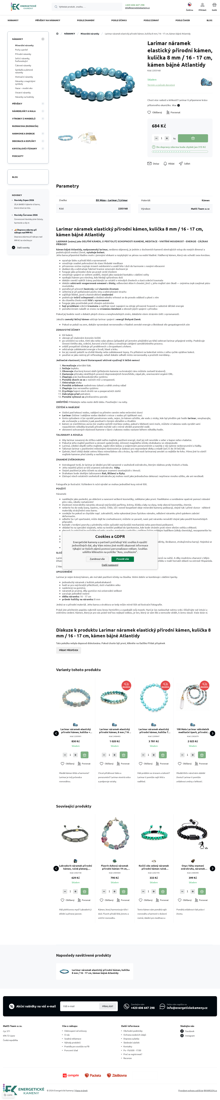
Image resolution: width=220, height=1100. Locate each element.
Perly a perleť (21, 49)
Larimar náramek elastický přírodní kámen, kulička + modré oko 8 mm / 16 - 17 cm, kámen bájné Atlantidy (75, 731)
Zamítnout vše (97, 559)
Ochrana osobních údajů (134, 1034)
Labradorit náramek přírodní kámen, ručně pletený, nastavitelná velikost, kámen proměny (75, 867)
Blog (15, 177)
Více (174, 105)
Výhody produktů (72, 1042)
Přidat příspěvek (68, 650)
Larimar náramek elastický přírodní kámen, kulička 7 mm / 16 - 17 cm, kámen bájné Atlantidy (154, 731)
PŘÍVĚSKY (17, 103)
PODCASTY (17, 156)
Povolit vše (122, 559)
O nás (67, 1034)
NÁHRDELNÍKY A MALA (24, 111)
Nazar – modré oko (23, 88)
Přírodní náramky (23, 54)
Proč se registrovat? (132, 1054)
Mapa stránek (81, 1090)
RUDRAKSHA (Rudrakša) (25, 126)
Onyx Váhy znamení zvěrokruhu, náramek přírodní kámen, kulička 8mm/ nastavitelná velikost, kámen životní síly (193, 867)
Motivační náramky (24, 76)
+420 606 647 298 (134, 4)
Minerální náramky (90, 33)
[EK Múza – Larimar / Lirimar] (207, 82)
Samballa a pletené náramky (24, 71)
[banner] (23, 7)
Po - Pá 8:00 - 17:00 (132, 1050)
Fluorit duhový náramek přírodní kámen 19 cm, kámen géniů (114, 867)
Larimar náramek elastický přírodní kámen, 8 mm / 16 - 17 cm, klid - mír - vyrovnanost (114, 731)
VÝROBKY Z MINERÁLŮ (23, 118)
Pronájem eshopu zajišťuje (190, 1090)
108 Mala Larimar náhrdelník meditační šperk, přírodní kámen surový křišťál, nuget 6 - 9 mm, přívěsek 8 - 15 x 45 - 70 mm (193, 731)
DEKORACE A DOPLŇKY (24, 141)
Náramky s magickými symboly (25, 82)
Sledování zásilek (131, 1042)
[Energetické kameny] (57, 33)
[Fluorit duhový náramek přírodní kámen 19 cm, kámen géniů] (114, 833)
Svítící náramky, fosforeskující (22, 59)
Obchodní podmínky (132, 1030)
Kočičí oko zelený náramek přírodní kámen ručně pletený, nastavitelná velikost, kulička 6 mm (154, 867)
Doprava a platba (131, 1038)
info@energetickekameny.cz (137, 7)
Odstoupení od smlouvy (75, 1030)
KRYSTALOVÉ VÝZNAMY (24, 148)
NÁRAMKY (69, 33)
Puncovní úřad (71, 1050)
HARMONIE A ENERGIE (23, 133)
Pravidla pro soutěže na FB (76, 1046)
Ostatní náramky (23, 92)
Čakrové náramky (23, 65)
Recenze (127, 1058)
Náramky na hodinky (24, 96)
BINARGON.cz (210, 1090)
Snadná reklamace (72, 1038)
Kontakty (127, 1046)
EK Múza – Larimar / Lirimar (112, 200)
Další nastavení (110, 565)
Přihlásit (107, 1006)
